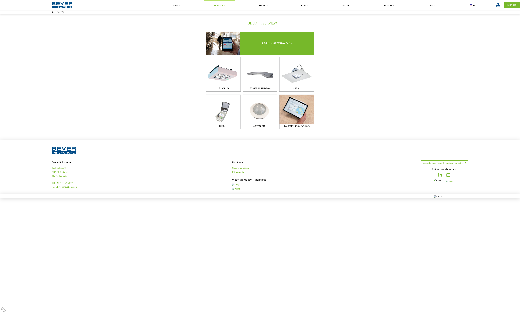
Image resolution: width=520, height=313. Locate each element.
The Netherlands (59, 176)
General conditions (240, 168)
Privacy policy (238, 172)
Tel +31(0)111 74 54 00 (62, 182)
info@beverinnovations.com (64, 186)
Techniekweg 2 (59, 168)
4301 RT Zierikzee (60, 172)
